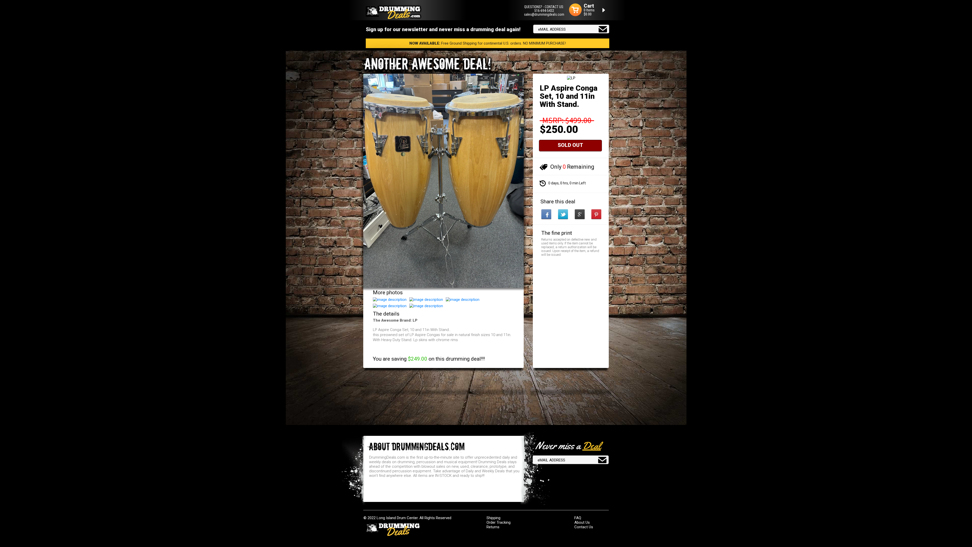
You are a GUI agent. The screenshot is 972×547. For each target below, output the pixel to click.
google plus (580, 214)
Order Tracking (499, 522)
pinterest (596, 214)
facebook (546, 214)
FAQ (577, 518)
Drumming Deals (393, 529)
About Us (582, 522)
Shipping (493, 518)
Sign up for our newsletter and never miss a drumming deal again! (443, 29)
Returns (493, 527)
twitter (563, 214)
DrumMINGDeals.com (394, 12)
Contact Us (583, 527)
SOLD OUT (570, 145)
